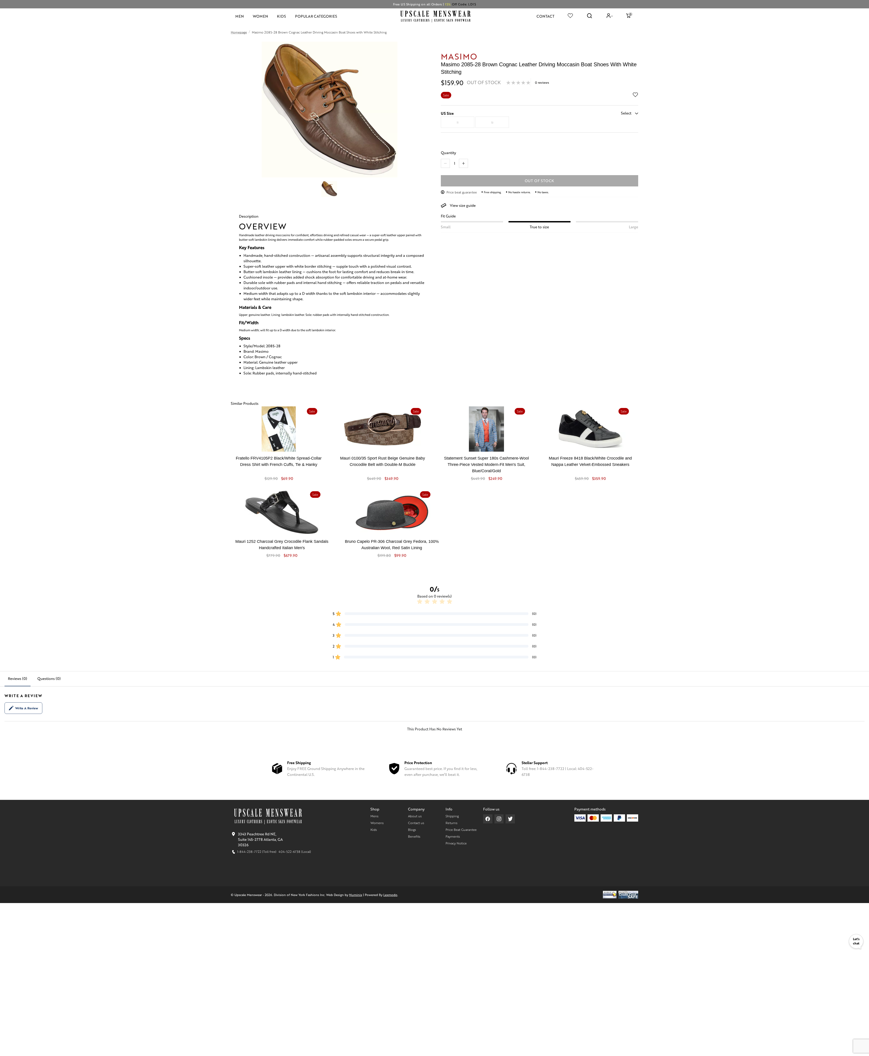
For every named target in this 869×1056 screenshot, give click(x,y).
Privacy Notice (456, 843)
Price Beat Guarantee (461, 829)
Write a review (26, 708)
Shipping (452, 816)
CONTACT (545, 16)
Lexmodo (390, 895)
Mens (374, 816)
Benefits (414, 836)
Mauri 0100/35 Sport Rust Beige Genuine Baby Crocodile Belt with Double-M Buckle (382, 461)
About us (415, 816)
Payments (453, 836)
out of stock (539, 180)
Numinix (355, 895)
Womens (377, 823)
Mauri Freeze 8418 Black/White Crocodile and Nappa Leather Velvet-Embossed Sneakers (590, 461)
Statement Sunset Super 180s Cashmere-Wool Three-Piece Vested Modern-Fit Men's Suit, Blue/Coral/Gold (486, 464)
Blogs (412, 829)
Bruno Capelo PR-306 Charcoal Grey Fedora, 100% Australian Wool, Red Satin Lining (392, 544)
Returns (451, 823)
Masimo (459, 56)
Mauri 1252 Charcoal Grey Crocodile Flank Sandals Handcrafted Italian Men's (281, 544)
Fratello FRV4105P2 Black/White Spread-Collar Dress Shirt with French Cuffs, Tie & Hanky (279, 461)
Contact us (416, 823)
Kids (373, 829)
